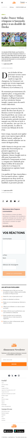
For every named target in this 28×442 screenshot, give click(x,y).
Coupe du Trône (5, 388)
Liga (2, 397)
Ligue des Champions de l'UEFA (8, 393)
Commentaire (7, 239)
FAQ (2, 416)
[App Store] (8, 431)
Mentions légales (5, 413)
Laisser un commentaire (14, 273)
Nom (4, 258)
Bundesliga (4, 404)
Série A (3, 14)
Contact (3, 418)
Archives (3, 420)
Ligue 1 (3, 402)
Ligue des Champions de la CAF (8, 390)
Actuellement (4, 7)
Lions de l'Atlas (5, 384)
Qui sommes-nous (5, 411)
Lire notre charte (8, 226)
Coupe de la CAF (5, 391)
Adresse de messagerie (10, 265)
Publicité (3, 415)
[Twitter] (12, 376)
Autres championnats (6, 406)
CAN (3, 382)
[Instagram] (19, 376)
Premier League (5, 399)
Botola (3, 386)
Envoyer (14, 364)
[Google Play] (19, 431)
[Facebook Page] (9, 376)
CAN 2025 (12, 7)
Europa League (5, 395)
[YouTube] (15, 376)
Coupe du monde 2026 (21, 7)
